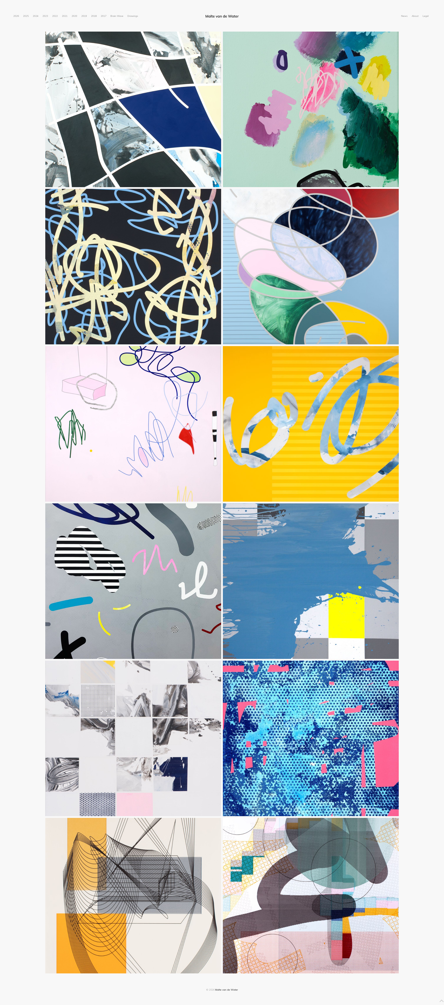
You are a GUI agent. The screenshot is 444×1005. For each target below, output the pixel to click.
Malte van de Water (226, 989)
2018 (94, 15)
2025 (26, 15)
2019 (84, 15)
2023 (45, 15)
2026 (16, 15)
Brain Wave (116, 15)
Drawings (132, 15)
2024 (35, 15)
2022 (55, 15)
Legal (426, 15)
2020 (74, 15)
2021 (64, 15)
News (404, 15)
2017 (103, 15)
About (415, 15)
